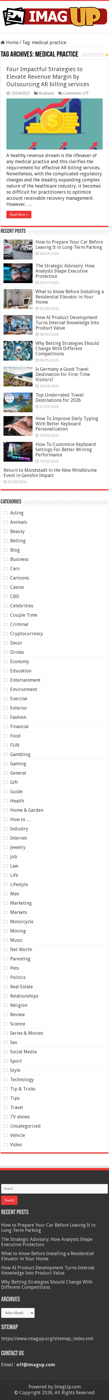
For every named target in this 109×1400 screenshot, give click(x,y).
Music (16, 940)
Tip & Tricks (22, 1089)
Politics (18, 977)
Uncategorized (25, 1126)
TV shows (20, 1117)
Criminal (19, 624)
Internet (18, 838)
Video (16, 1144)
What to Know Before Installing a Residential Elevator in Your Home (69, 297)
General (18, 773)
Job (13, 856)
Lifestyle (19, 884)
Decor (16, 643)
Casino (17, 587)
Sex (13, 1042)
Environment (23, 689)
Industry (19, 829)
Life (14, 875)
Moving (18, 931)
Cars (14, 568)
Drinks (17, 652)
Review (17, 1014)
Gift (14, 782)
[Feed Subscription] (106, 55)
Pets (14, 968)
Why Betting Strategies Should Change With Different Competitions (67, 349)
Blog (15, 550)
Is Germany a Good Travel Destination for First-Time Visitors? (62, 374)
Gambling (20, 754)
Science (17, 1024)
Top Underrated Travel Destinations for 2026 (59, 397)
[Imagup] (54, 16)
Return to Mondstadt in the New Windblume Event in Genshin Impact (50, 472)
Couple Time (23, 615)
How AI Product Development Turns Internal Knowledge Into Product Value (67, 323)
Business (46, 93)
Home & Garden (26, 810)
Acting (17, 513)
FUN (14, 745)
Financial (19, 726)
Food (15, 736)
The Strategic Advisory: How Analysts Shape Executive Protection (64, 271)
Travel (16, 1107)
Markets (18, 912)
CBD (14, 596)
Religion (18, 1005)
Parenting (20, 959)
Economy (19, 661)
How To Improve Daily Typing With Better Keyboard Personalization (66, 424)
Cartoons (19, 578)
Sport (16, 1061)
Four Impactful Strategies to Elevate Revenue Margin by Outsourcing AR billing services (47, 77)
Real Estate (21, 986)
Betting (18, 541)
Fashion (18, 717)
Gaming (18, 763)
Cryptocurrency (26, 633)
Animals (18, 522)
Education (20, 671)
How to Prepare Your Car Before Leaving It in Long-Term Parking (69, 244)
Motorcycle (21, 921)
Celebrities (21, 606)
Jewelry (18, 847)
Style (15, 1070)
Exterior (18, 708)
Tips (14, 1098)
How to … (20, 819)
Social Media (23, 1052)
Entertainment (25, 680)
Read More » (19, 215)
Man (14, 894)
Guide (16, 791)
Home (12, 42)
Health (17, 801)
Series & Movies (26, 1033)
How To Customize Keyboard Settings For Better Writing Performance (65, 450)
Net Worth (21, 949)
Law (14, 866)
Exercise (18, 698)
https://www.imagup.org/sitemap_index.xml (47, 1338)
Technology (22, 1079)
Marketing (21, 903)
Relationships (24, 996)
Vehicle (17, 1135)
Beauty (17, 531)
